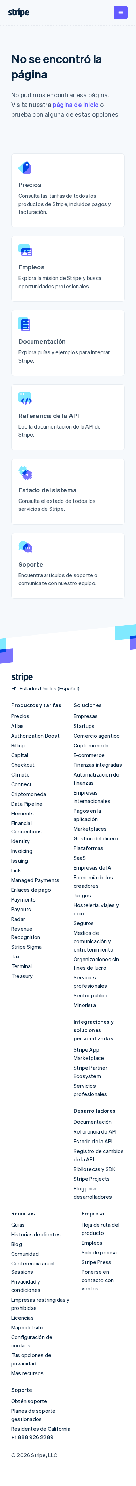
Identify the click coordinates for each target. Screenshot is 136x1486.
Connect (21, 784)
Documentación (93, 1121)
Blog (16, 1243)
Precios (20, 716)
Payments (23, 899)
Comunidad (25, 1253)
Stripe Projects (92, 1178)
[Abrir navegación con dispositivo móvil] (121, 12)
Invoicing (21, 850)
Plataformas (88, 848)
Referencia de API (95, 1131)
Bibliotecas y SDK (94, 1168)
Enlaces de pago (31, 889)
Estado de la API (93, 1141)
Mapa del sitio (28, 1327)
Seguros (84, 923)
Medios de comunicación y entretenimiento (93, 941)
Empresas (86, 716)
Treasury (22, 975)
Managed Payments (35, 880)
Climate (20, 774)
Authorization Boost (35, 735)
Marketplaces (90, 828)
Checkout (23, 764)
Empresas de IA (92, 867)
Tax (15, 956)
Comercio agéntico (97, 735)
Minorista (85, 1005)
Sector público (91, 995)
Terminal (21, 966)
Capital (19, 755)
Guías (18, 1224)
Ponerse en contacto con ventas (98, 1280)
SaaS (80, 857)
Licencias (22, 1317)
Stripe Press (96, 1262)
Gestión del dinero (96, 838)
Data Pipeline (27, 803)
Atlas (17, 725)
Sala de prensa (99, 1252)
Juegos (82, 895)
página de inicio (76, 104)
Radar (18, 918)
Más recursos (27, 1373)
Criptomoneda (28, 793)
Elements (22, 813)
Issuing (19, 860)
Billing (18, 745)
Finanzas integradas (98, 764)
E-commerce (89, 755)
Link (16, 870)
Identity (20, 841)
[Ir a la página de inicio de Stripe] (19, 677)
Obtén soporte (29, 1400)
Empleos (92, 1242)
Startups (84, 725)
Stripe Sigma (26, 946)
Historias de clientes (36, 1234)
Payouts (21, 909)
